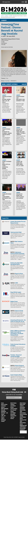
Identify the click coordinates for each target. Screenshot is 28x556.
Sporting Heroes (12, 417)
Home (2, 15)
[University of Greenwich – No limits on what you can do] (5, 320)
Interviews (3, 406)
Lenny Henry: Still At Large (19, 165)
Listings (6, 15)
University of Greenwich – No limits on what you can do (18, 320)
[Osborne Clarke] (5, 312)
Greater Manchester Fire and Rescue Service (17, 222)
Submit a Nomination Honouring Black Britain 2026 (23, 408)
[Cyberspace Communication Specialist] (5, 253)
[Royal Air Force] (5, 274)
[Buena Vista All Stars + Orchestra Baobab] (7, 155)
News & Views (4, 404)
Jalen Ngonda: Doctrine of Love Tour (6, 198)
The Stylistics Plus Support (20, 197)
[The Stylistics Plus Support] (21, 187)
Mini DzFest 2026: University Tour (20, 100)
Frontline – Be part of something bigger (15, 355)
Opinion (3, 407)
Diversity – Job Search (4, 413)
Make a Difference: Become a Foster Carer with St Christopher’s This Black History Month (17, 333)
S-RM (16, 283)
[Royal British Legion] (5, 294)
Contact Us (22, 429)
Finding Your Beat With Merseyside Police (16, 263)
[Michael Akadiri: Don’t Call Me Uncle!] (7, 90)
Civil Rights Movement (13, 413)
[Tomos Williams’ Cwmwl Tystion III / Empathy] (21, 122)
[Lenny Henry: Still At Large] (21, 155)
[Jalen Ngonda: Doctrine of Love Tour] (7, 187)
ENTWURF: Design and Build (19, 437)
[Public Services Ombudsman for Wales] (5, 345)
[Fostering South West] (5, 233)
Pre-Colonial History (13, 410)
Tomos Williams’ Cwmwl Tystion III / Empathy (20, 133)
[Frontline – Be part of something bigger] (5, 355)
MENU (23, 2)
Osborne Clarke (19, 311)
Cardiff (10, 15)
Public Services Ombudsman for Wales (18, 344)
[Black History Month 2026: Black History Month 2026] (14, 10)
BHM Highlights (4, 408)
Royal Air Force (19, 273)
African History (13, 408)
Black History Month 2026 (23, 403)
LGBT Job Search (3, 416)
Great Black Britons (13, 406)
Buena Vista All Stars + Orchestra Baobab (6, 166)
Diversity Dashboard (3, 410)
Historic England (19, 365)
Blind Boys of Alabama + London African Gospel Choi (7, 134)
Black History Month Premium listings (23, 414)
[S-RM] (5, 283)
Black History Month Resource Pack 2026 (23, 419)
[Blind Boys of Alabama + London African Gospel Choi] (7, 122)
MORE (23, 84)
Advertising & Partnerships (23, 427)
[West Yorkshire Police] (5, 243)
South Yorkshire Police (16, 375)
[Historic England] (5, 367)
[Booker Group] (5, 301)
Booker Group (14, 301)
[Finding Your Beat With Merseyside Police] (5, 264)
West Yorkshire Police (16, 242)
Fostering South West (16, 232)
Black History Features (13, 403)
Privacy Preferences (23, 432)
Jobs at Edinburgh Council (3, 420)
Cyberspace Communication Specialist (17, 252)
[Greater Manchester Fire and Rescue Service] (5, 221)
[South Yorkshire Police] (5, 376)
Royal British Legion (15, 292)
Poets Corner (13, 415)
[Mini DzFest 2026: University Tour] (21, 90)
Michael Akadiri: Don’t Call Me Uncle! (6, 101)
